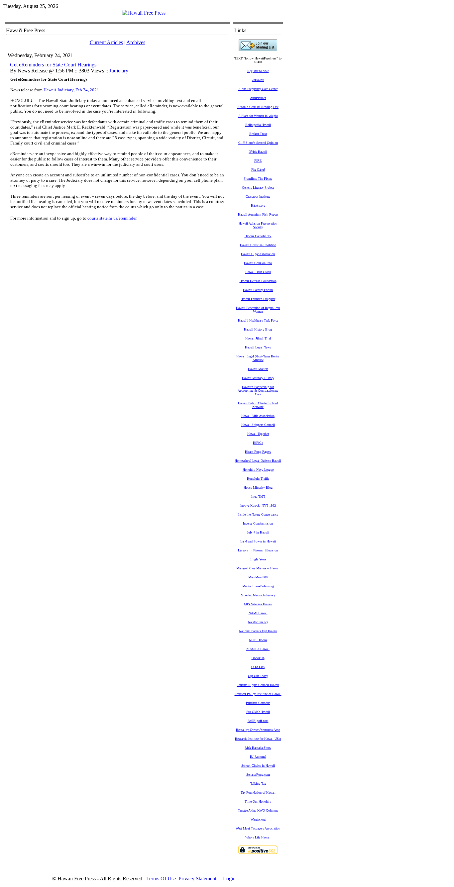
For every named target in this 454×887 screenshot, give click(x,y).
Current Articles (106, 42)
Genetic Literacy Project (258, 187)
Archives (135, 42)
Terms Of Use (161, 878)
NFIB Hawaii (258, 640)
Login (229, 878)
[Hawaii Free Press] (144, 13)
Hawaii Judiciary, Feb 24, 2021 (71, 89)
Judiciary (118, 70)
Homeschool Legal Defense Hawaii (258, 460)
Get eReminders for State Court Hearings (54, 64)
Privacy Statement (197, 878)
